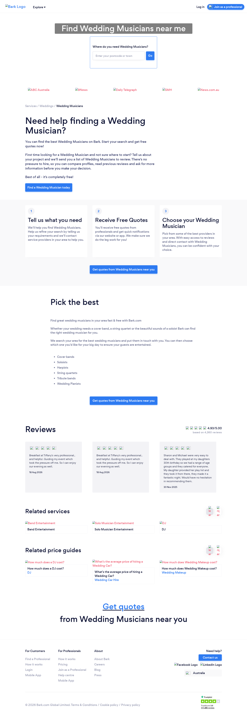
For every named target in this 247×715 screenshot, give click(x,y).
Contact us (210, 658)
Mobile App (33, 675)
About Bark (102, 659)
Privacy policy (130, 705)
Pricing (63, 664)
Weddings (46, 106)
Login (29, 670)
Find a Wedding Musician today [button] (48, 187)
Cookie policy (109, 705)
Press (97, 675)
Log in (200, 7)
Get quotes (124, 606)
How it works (34, 664)
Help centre (66, 675)
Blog (97, 670)
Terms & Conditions (84, 705)
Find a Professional (37, 659)
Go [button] (150, 56)
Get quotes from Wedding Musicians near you (124, 269)
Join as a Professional (72, 670)
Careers (99, 664)
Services (31, 106)
